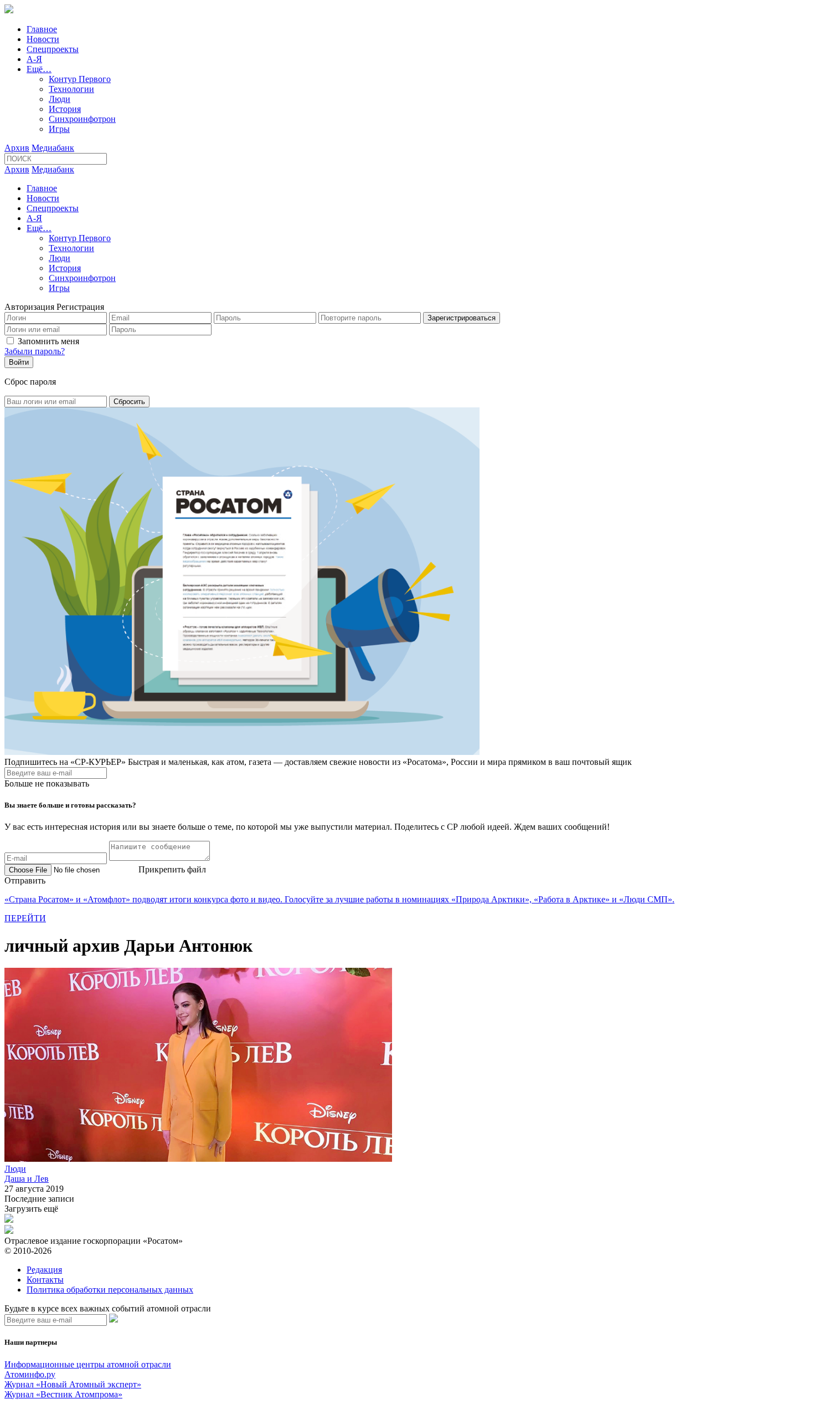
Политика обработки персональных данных (110, 1289)
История (65, 109)
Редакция (44, 1269)
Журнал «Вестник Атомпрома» (63, 1394)
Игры (59, 129)
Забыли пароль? (34, 351)
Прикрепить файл (172, 869)
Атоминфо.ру (29, 1374)
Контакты (45, 1279)
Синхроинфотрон (82, 119)
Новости (43, 39)
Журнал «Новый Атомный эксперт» (72, 1384)
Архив (16, 147)
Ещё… (39, 69)
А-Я (34, 59)
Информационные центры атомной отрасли (87, 1364)
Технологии (71, 89)
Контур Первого (80, 79)
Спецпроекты (53, 49)
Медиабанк (53, 147)
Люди (59, 99)
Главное (42, 29)
